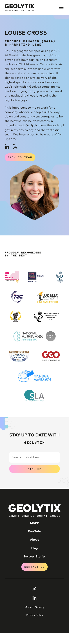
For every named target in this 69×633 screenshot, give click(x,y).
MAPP (34, 523)
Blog (34, 548)
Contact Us (34, 567)
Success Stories (34, 556)
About (34, 539)
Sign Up (34, 469)
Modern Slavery (35, 607)
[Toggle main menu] (61, 7)
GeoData (34, 531)
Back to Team (20, 157)
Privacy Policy (34, 615)
